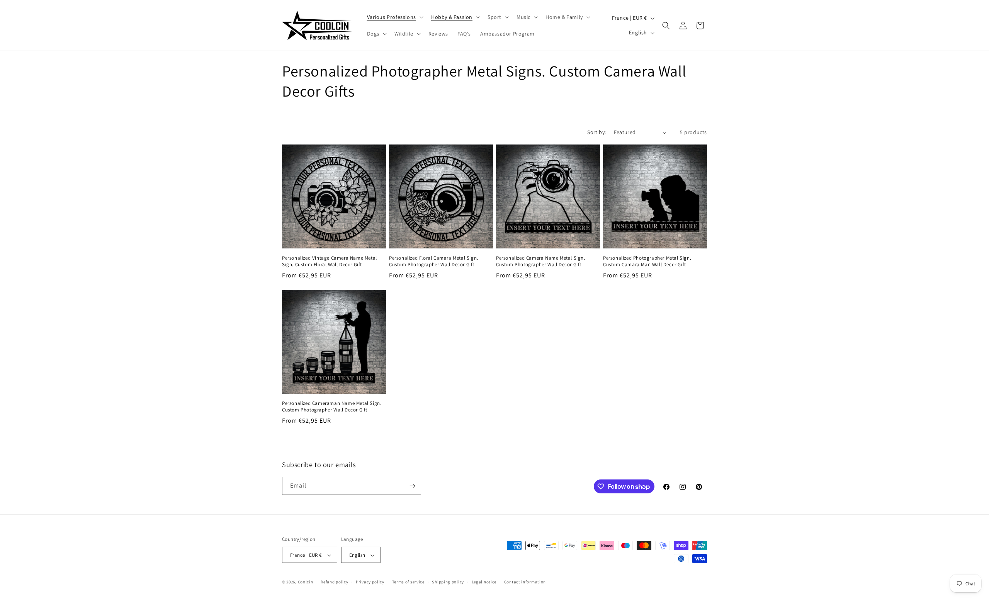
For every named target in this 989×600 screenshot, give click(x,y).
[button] (394, 17)
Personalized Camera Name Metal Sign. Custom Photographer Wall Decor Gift (540, 261)
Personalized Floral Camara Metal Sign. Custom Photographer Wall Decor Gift (433, 261)
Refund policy (334, 582)
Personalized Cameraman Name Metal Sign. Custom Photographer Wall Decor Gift (331, 406)
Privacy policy (370, 582)
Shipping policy (448, 582)
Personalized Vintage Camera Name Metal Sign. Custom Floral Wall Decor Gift (329, 261)
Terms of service (408, 582)
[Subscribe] (412, 486)
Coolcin (305, 582)
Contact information (525, 582)
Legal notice (484, 582)
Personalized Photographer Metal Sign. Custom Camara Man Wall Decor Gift (647, 261)
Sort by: (596, 132)
